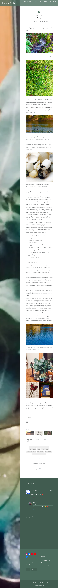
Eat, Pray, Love (42, 197)
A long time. (43, 554)
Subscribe (34, 569)
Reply (52, 490)
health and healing (45, 449)
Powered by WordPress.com (39, 585)
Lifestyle (45, 1)
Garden (40, 1)
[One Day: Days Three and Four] (48, 433)
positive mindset (40, 451)
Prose (50, 1)
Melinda (36, 21)
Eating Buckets (9, 3)
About (54, 1)
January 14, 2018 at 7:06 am (38, 504)
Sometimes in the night (45, 565)
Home (25, 1)
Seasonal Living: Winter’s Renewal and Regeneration (46, 559)
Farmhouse (34, 1)
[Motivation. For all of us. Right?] (39, 433)
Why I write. (43, 556)
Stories (41, 15)
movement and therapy (31, 451)
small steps (35, 453)
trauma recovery (42, 453)
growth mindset (33, 449)
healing (38, 449)
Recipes (29, 1)
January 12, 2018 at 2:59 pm (36, 491)
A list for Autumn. (44, 562)
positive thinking (48, 451)
